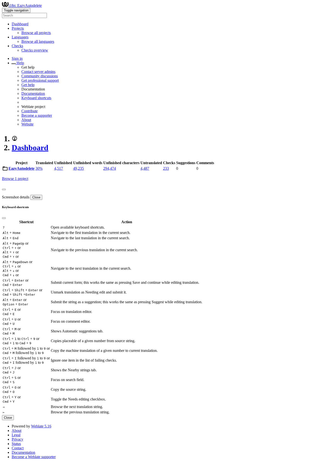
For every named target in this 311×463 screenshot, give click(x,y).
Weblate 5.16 (41, 426)
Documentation (33, 93)
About (26, 120)
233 (166, 168)
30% (39, 168)
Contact (18, 448)
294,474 (109, 168)
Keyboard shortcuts (36, 98)
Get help (28, 85)
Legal (16, 435)
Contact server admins (38, 72)
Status (16, 444)
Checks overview (34, 50)
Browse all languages (37, 41)
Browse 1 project (15, 179)
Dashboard (20, 24)
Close (36, 197)
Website (27, 124)
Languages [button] (20, 37)
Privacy (17, 439)
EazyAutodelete (22, 168)
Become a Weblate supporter (34, 457)
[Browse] (5, 170)
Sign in (17, 58)
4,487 (144, 168)
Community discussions (39, 76)
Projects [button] (18, 28)
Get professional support (40, 80)
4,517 (58, 168)
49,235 (78, 168)
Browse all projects (36, 33)
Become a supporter (36, 115)
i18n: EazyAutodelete (25, 5)
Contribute (29, 111)
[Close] (4, 189)
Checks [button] (17, 46)
